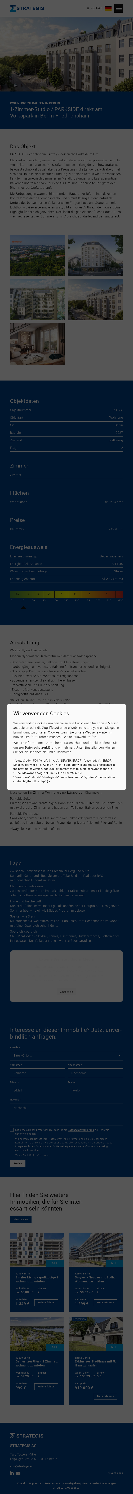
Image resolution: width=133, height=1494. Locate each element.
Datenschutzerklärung (41, 747)
